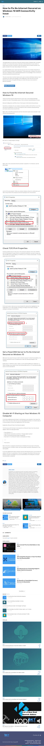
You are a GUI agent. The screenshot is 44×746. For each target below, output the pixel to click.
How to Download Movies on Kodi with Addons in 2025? (14, 645)
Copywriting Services (29, 740)
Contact (27, 743)
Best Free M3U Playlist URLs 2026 (35, 526)
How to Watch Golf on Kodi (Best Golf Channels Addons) (14, 699)
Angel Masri (8, 16)
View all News (21, 591)
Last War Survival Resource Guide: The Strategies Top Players (11, 525)
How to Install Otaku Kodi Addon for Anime (15, 601)
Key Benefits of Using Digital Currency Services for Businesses (27, 581)
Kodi (18, 543)
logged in (8, 538)
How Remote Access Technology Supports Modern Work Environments (28, 569)
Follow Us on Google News (35, 743)
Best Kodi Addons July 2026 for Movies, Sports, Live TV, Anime (19, 609)
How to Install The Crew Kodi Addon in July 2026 (28, 545)
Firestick (30, 515)
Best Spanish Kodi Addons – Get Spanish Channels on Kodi (15, 726)
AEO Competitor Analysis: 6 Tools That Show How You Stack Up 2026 (29, 557)
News (5, 460)
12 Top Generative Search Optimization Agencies (14, 517)
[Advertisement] (22, 26)
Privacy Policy (38, 740)
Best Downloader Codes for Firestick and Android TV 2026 (35, 518)
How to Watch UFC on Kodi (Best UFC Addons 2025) (13, 672)
